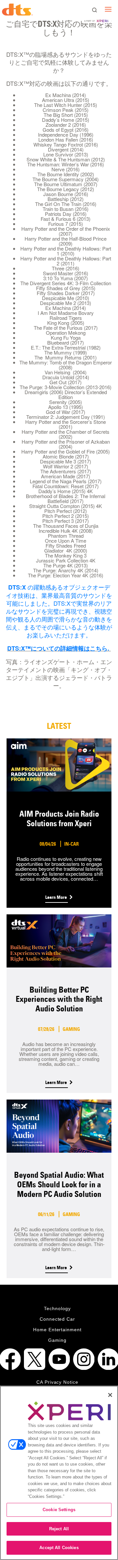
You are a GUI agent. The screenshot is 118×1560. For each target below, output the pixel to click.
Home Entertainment (57, 1329)
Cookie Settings (59, 1509)
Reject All (59, 1528)
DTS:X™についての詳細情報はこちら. (59, 648)
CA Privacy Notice (57, 1382)
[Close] (110, 1395)
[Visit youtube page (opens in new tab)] (59, 1359)
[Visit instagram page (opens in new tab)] (83, 1359)
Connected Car (57, 1319)
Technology (57, 1308)
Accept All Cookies (58, 1547)
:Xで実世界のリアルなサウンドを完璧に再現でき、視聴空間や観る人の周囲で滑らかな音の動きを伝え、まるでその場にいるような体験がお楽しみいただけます (59, 619)
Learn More (56, 897)
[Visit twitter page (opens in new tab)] (34, 1359)
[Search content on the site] (94, 10)
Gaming (57, 1340)
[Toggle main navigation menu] (108, 9)
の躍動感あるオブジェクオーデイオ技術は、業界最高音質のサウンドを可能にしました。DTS (59, 595)
